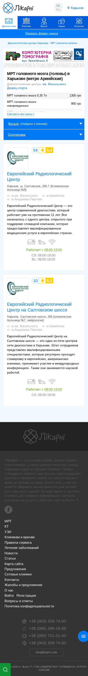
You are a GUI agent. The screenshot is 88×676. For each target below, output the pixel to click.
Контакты (12, 580)
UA (58, 5)
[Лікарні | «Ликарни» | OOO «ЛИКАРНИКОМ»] (44, 436)
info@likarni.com (46, 652)
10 (35, 280)
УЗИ (8, 532)
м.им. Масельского (25, 195)
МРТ (8, 521)
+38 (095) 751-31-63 (47, 635)
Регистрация (26, 595)
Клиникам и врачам (20, 537)
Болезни (79, 26)
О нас (9, 590)
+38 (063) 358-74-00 (47, 621)
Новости (11, 553)
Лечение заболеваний (22, 548)
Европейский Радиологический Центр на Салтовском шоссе (39, 307)
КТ (7, 526)
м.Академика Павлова (27, 199)
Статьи (10, 558)
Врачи (44, 26)
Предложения (15, 569)
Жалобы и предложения (23, 585)
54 (35, 150)
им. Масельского (54, 84)
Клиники (26, 26)
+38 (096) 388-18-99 (47, 628)
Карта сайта (14, 564)
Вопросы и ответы (19, 601)
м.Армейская (55, 195)
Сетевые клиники (18, 574)
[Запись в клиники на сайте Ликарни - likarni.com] (18, 8)
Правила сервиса (18, 542)
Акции (61, 26)
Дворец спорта (17, 88)
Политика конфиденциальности (29, 606)
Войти (9, 595)
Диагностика (9, 26)
